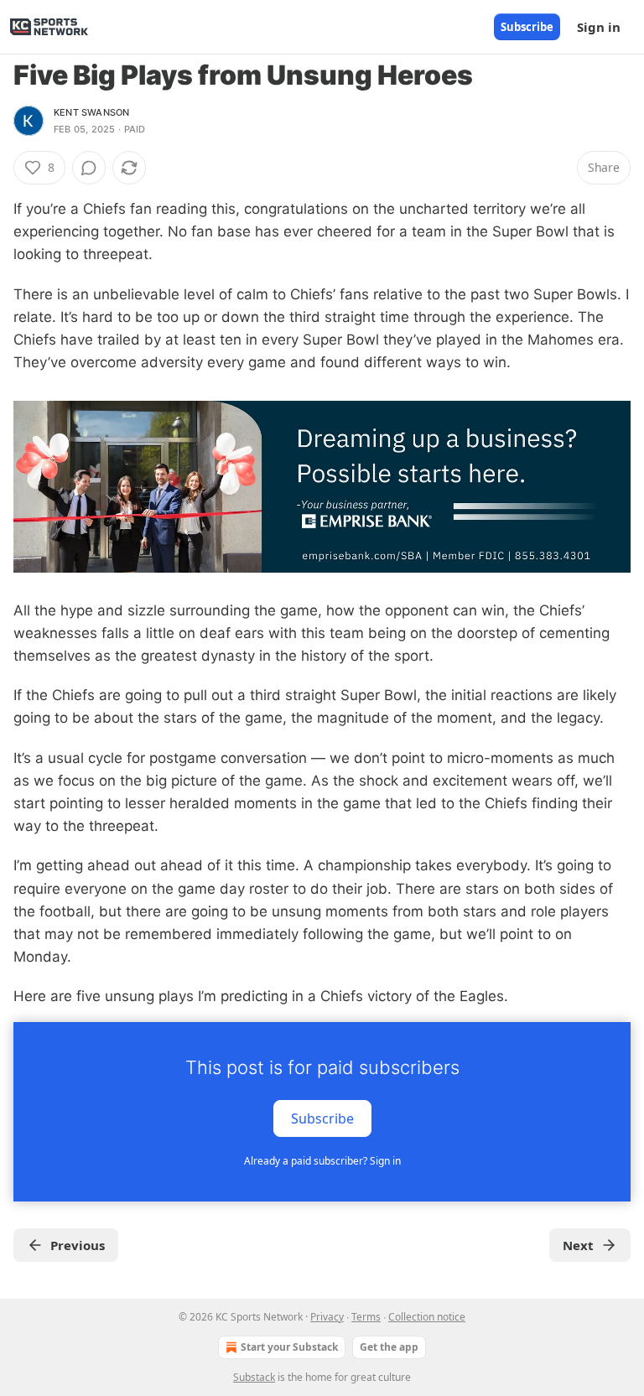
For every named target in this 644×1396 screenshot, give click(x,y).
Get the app (389, 1347)
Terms (366, 1317)
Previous (77, 1245)
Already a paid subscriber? (322, 1161)
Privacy (327, 1317)
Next (578, 1245)
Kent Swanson (91, 112)
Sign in (599, 26)
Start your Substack (289, 1347)
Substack (254, 1377)
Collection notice (426, 1317)
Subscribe (527, 26)
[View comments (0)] (89, 167)
